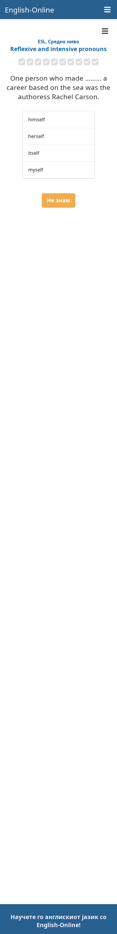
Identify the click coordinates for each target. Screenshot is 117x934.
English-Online (29, 10)
